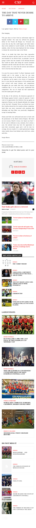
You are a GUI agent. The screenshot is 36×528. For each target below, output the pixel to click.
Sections (12, 8)
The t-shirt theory (20, 264)
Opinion (21, 8)
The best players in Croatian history (22, 217)
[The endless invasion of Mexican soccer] (7, 466)
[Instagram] (16, 172)
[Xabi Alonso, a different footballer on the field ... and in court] (7, 273)
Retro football (9, 336)
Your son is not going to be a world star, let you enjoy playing (23, 303)
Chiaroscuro (17, 293)
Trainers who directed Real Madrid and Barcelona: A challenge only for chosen (23, 246)
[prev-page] (3, 518)
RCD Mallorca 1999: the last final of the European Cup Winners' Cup (16, 340)
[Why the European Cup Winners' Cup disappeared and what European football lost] (18, 356)
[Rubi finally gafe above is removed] (18, 193)
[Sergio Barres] (11, 167)
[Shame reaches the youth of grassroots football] (7, 494)
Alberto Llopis (23, 29)
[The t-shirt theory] (7, 263)
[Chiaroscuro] (7, 293)
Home (4, 8)
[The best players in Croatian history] (7, 220)
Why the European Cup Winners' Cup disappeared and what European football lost (17, 372)
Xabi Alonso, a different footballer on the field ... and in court (23, 274)
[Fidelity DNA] (7, 480)
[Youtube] (23, 172)
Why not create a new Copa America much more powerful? (23, 283)
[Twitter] (15, 21)
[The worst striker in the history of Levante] (7, 238)
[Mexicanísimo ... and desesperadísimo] (7, 452)
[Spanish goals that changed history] (18, 419)
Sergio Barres (20, 167)
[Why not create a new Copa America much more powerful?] (7, 283)
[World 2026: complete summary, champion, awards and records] (18, 388)
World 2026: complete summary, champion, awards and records (17, 403)
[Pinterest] (21, 21)
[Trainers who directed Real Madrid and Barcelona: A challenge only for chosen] (7, 247)
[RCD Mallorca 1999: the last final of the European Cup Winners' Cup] (18, 324)
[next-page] (6, 518)
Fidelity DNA (17, 481)
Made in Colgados (9, 431)
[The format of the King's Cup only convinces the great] (7, 508)
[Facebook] (9, 21)
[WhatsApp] (26, 21)
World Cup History (10, 400)
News (4, 203)
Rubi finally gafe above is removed (15, 207)
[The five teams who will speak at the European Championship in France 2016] (7, 229)
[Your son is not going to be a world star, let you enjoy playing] (7, 302)
